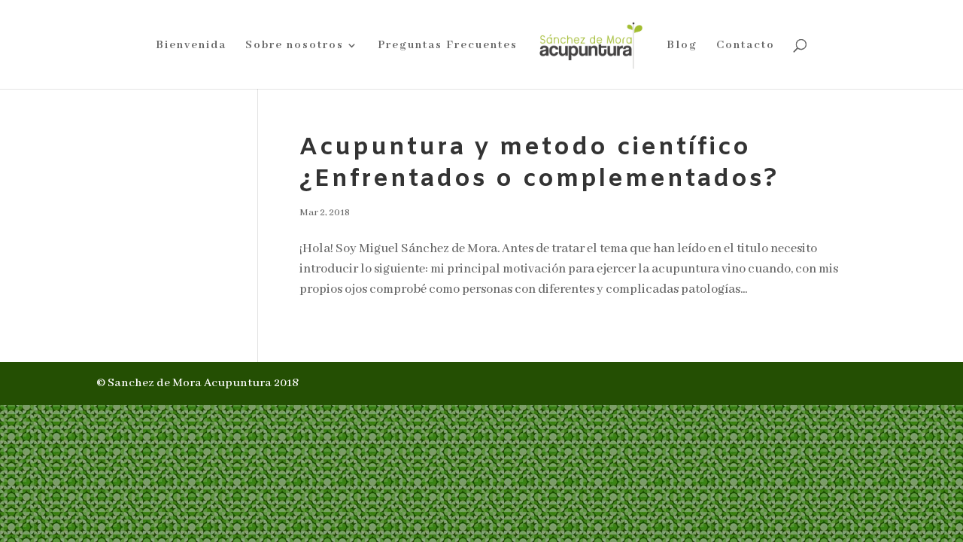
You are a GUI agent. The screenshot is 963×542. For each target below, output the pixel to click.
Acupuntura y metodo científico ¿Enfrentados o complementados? (539, 164)
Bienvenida (191, 46)
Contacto (745, 46)
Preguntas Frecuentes (448, 46)
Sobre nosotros (294, 46)
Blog (682, 46)
